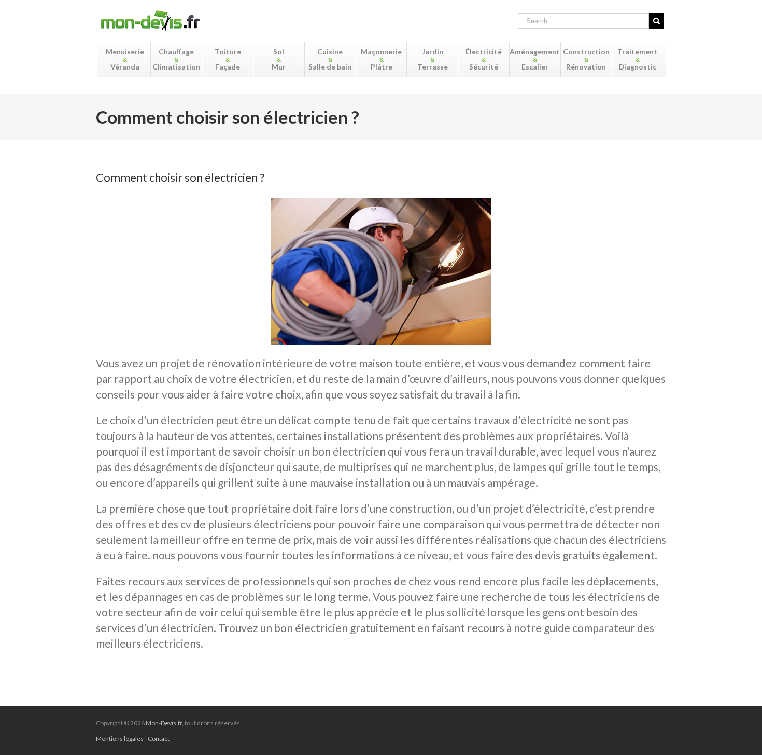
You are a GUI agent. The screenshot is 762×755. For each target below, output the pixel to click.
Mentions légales (120, 739)
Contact (159, 739)
